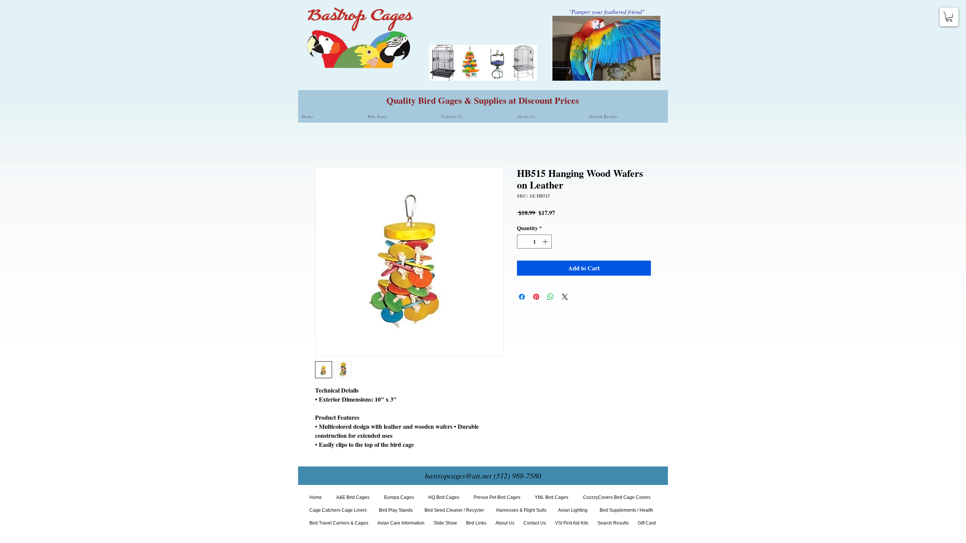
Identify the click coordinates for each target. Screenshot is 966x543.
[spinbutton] (534, 241)
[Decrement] (523, 241)
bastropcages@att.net (458, 475)
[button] (949, 16)
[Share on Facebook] (521, 296)
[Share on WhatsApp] (550, 296)
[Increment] (546, 241)
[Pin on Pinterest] (536, 296)
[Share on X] (564, 296)
